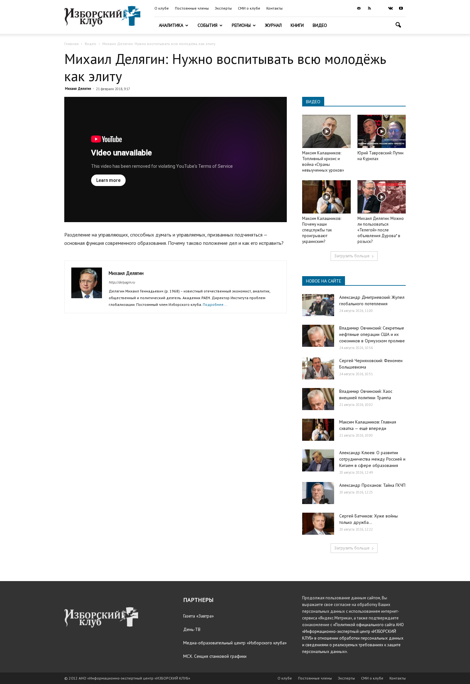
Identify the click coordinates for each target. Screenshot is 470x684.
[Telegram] (380, 8)
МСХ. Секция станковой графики (215, 656)
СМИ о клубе (249, 8)
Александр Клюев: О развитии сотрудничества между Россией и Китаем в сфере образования (372, 459)
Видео (320, 25)
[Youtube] (401, 8)
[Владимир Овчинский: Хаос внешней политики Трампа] (318, 399)
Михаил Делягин (78, 88)
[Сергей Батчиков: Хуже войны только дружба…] (318, 524)
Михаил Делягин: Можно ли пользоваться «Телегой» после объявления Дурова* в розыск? (380, 230)
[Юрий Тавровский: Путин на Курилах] (381, 131)
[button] (398, 26)
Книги (297, 25)
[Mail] (359, 8)
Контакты (274, 8)
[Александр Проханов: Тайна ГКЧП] (318, 493)
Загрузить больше (352, 256)
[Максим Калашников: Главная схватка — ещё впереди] (318, 430)
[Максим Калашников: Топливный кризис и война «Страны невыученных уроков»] (326, 131)
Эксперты (223, 8)
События (207, 25)
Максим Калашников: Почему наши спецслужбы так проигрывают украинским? (321, 230)
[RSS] (369, 8)
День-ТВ (191, 629)
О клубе (161, 8)
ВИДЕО (313, 102)
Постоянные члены (192, 8)
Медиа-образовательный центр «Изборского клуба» (235, 643)
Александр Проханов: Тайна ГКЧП (372, 485)
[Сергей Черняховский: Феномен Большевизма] (318, 368)
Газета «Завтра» (198, 616)
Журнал (273, 25)
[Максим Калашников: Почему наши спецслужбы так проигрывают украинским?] (326, 197)
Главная (71, 43)
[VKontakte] (390, 8)
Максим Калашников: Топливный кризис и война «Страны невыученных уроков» (323, 161)
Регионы (241, 25)
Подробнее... (215, 304)
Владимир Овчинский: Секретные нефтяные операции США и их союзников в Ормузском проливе (372, 334)
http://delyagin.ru (122, 282)
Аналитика (171, 25)
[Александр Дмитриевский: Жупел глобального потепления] (318, 305)
